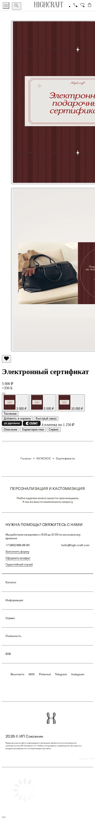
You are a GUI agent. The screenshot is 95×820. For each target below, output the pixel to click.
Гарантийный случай (19, 564)
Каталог (11, 582)
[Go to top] (4, 817)
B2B (8, 654)
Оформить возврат (18, 558)
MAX (32, 674)
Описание (10, 429)
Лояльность (13, 636)
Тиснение (10, 413)
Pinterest (45, 674)
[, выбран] (4, 393)
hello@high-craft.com (75, 545)
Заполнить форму (17, 551)
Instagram (77, 674)
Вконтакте (17, 674)
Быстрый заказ (46, 418)
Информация (14, 600)
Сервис (54, 429)
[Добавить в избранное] (6, 359)
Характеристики (33, 429)
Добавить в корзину (17, 418)
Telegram (61, 674)
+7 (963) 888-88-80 (18, 545)
